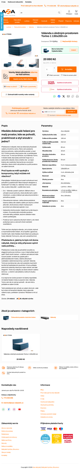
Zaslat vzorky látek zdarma (23, 79)
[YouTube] (19, 409)
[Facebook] (9, 409)
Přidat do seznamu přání (69, 75)
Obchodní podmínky (47, 405)
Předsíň (60, 21)
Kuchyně (44, 21)
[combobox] (40, 12)
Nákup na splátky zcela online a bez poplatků (68, 367)
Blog (41, 390)
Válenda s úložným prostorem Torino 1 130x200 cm (21, 354)
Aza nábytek (36, 467)
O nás (3, 2)
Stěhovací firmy (6, 440)
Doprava (43, 408)
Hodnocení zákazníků (15, 2)
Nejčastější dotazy (69, 41)
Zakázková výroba (46, 417)
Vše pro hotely (6, 452)
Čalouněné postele (17, 21)
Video (42, 396)
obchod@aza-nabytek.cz (69, 6)
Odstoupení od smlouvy (9, 437)
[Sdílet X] (63, 96)
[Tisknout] (77, 96)
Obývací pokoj (35, 21)
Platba (42, 411)
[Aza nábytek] (8, 12)
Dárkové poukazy (7, 431)
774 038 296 (51, 6)
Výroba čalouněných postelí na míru (16, 373)
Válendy (31, 27)
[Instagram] (14, 409)
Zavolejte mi (71, 111)
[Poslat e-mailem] (68, 96)
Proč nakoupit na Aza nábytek (32, 6)
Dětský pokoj (53, 21)
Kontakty (28, 2)
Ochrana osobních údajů (48, 414)
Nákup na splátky (7, 446)
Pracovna (68, 21)
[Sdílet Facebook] (59, 96)
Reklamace (5, 434)
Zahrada (76, 21)
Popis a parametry (29, 86)
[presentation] (37, 63)
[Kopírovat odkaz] (73, 96)
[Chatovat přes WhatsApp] (54, 96)
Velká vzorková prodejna (40, 367)
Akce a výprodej (5, 21)
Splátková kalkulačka (64, 82)
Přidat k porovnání (54, 75)
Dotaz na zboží (11, 86)
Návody (4, 443)
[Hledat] (59, 12)
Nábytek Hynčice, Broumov (10, 449)
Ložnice (26, 21)
